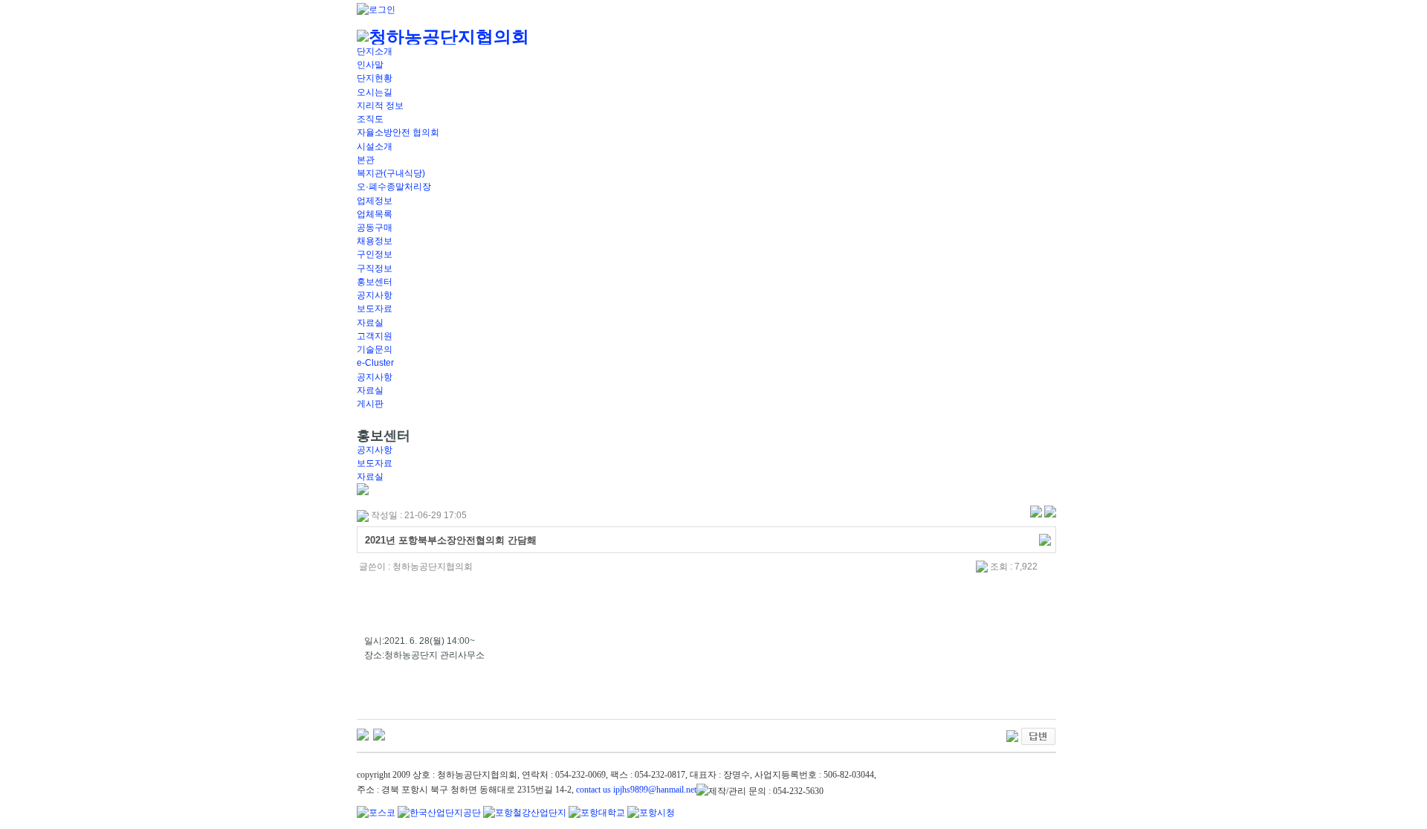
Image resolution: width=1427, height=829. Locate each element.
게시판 (370, 404)
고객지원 (374, 336)
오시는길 (374, 92)
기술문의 (374, 349)
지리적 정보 (380, 105)
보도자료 (374, 308)
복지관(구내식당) (391, 173)
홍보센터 (374, 282)
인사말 (370, 64)
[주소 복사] (1045, 539)
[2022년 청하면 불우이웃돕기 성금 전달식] (363, 734)
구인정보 (374, 254)
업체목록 (374, 214)
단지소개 (374, 51)
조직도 (370, 119)
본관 (366, 160)
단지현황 (374, 78)
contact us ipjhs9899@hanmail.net (636, 789)
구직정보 (374, 268)
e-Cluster (375, 363)
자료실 (370, 322)
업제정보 (374, 201)
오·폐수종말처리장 (394, 186)
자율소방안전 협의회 (398, 132)
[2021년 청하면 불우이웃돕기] (379, 734)
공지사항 (374, 295)
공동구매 (374, 227)
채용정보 (374, 241)
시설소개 (374, 146)
